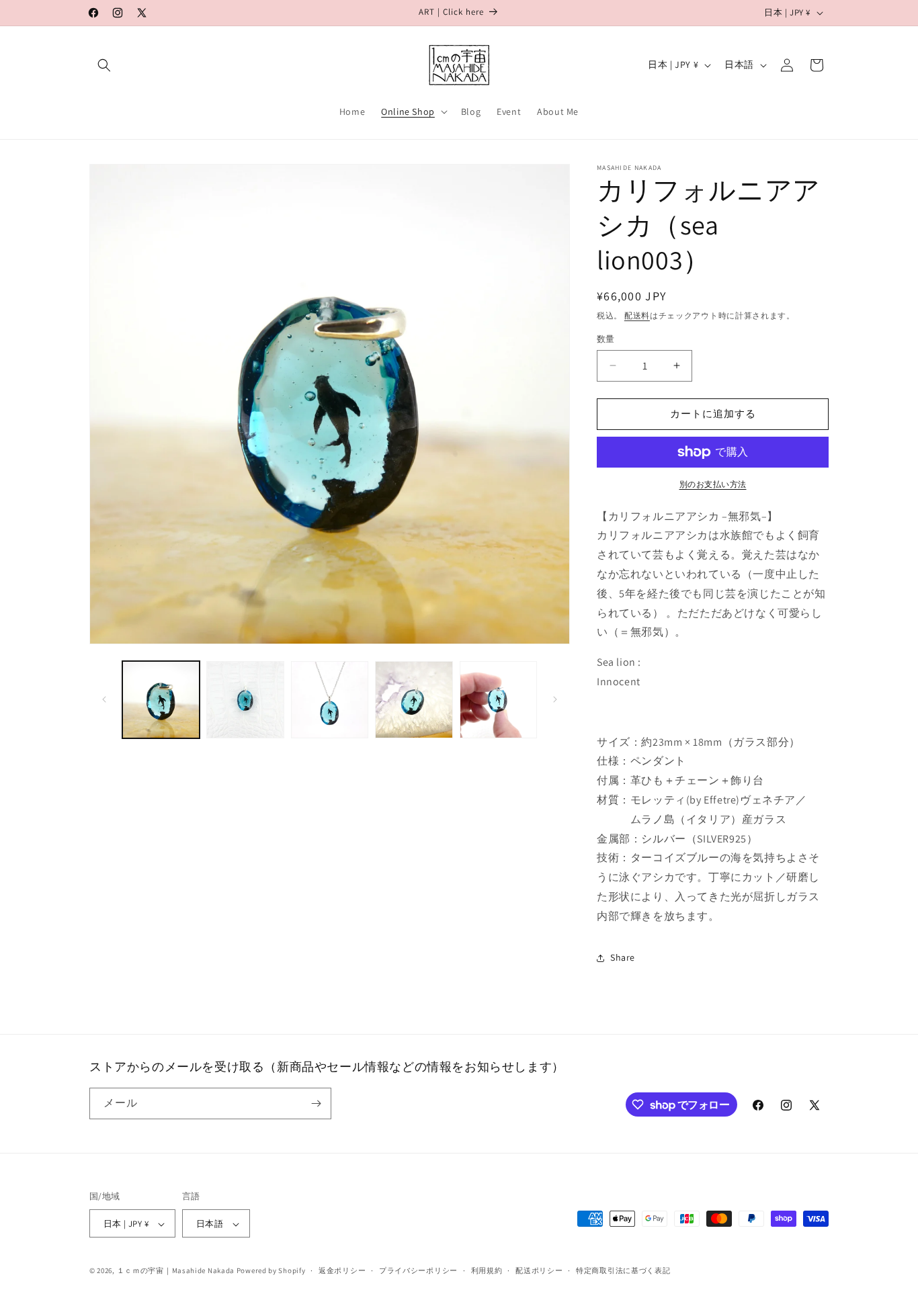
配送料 (637, 315)
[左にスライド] (104, 699)
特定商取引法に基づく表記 (623, 1270)
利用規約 (487, 1270)
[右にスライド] (555, 699)
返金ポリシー (342, 1270)
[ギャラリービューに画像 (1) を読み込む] (161, 699)
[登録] (316, 1103)
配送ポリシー (538, 1270)
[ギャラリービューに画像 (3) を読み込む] (329, 699)
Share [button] (622, 957)
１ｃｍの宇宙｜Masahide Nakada (176, 1271)
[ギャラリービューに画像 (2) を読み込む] (245, 699)
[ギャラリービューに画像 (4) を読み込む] (413, 699)
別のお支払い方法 (713, 484)
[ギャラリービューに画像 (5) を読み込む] (498, 699)
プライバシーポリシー (418, 1270)
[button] (104, 65)
